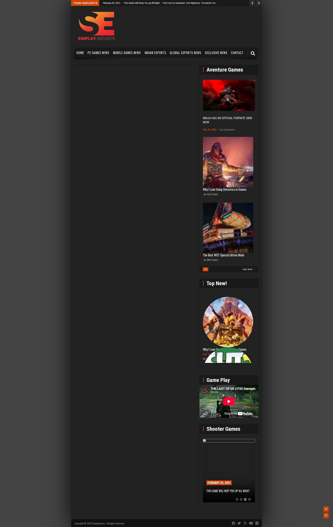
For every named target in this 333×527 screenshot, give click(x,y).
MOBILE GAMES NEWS (127, 52)
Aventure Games (225, 69)
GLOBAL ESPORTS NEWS (185, 52)
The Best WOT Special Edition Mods (223, 255)
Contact (237, 52)
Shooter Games (223, 429)
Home (80, 52)
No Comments (227, 129)
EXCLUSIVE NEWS (216, 52)
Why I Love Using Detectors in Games (224, 189)
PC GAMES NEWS (98, 52)
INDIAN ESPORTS (155, 52)
